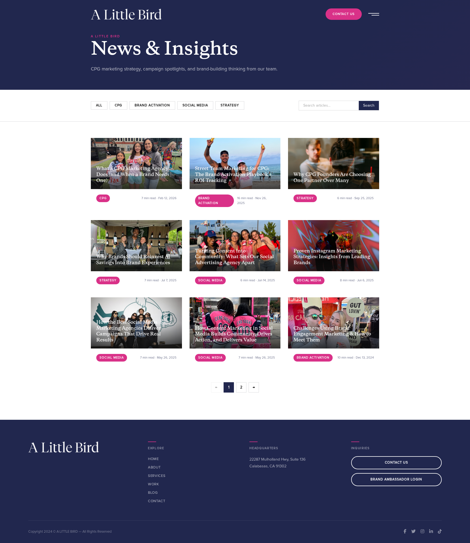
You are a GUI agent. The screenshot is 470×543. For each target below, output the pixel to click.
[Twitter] (413, 531)
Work (153, 484)
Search (369, 105)
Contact (156, 501)
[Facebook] (405, 531)
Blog (153, 493)
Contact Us (344, 14)
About (154, 467)
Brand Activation (152, 105)
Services (156, 476)
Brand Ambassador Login (396, 479)
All (99, 105)
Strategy (230, 105)
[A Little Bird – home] (126, 14)
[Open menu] (373, 14)
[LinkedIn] (431, 531)
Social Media (195, 105)
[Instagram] (422, 531)
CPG (118, 105)
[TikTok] (440, 531)
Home (153, 459)
